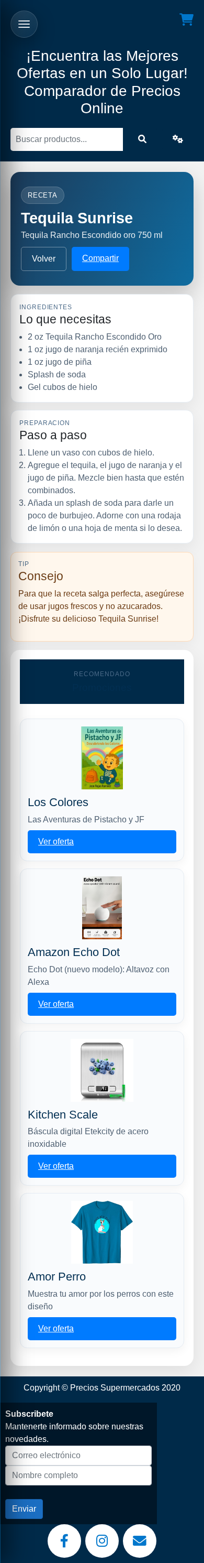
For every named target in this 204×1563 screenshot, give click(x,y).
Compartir (100, 258)
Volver (43, 258)
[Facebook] (64, 1541)
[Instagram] (102, 1541)
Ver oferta (56, 841)
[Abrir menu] (24, 24)
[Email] (139, 1541)
